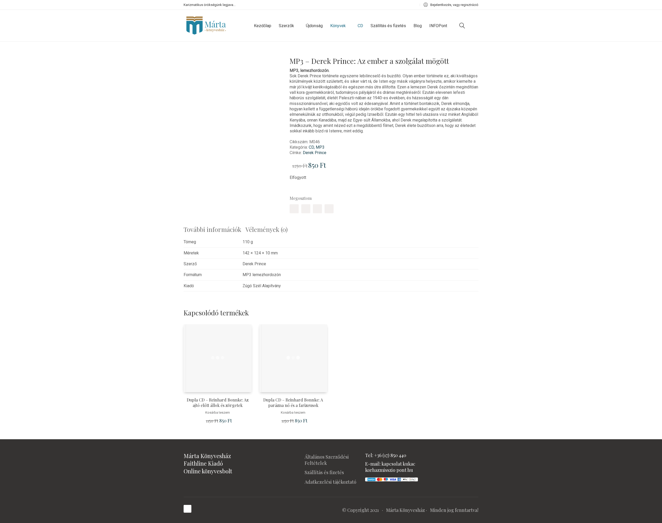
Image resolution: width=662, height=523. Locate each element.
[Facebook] (294, 208)
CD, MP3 (317, 147)
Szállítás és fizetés (324, 472)
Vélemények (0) (266, 229)
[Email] (329, 208)
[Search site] (462, 26)
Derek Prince (314, 152)
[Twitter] (305, 208)
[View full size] (191, 57)
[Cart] (475, 26)
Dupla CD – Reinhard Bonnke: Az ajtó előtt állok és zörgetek (218, 402)
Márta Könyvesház (405, 510)
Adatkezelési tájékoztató (330, 482)
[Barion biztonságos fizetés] (391, 479)
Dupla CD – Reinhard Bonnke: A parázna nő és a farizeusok (293, 402)
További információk (212, 229)
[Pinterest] (317, 208)
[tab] (214, 229)
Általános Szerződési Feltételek (327, 460)
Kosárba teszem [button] (217, 412)
